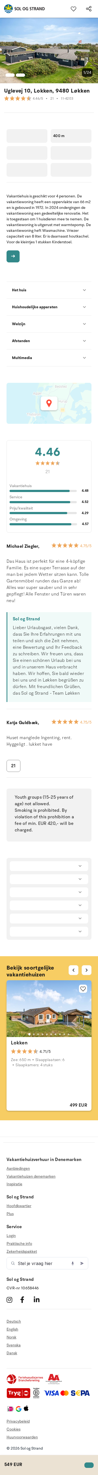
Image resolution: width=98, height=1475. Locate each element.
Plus (10, 1213)
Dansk (12, 1353)
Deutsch (14, 1321)
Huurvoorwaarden (22, 1437)
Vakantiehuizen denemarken (31, 1176)
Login (11, 1235)
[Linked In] (40, 1299)
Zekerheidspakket (22, 1251)
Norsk (11, 1337)
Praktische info (19, 1243)
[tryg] (20, 1397)
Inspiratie (14, 1184)
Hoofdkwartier (19, 1206)
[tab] (29, 1034)
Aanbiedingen (18, 1168)
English (12, 1329)
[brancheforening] (25, 1383)
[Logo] (22, 9)
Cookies (13, 1429)
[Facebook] (26, 1299)
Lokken (19, 1042)
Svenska (14, 1345)
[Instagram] (13, 1299)
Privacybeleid (18, 1421)
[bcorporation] (37, 1397)
